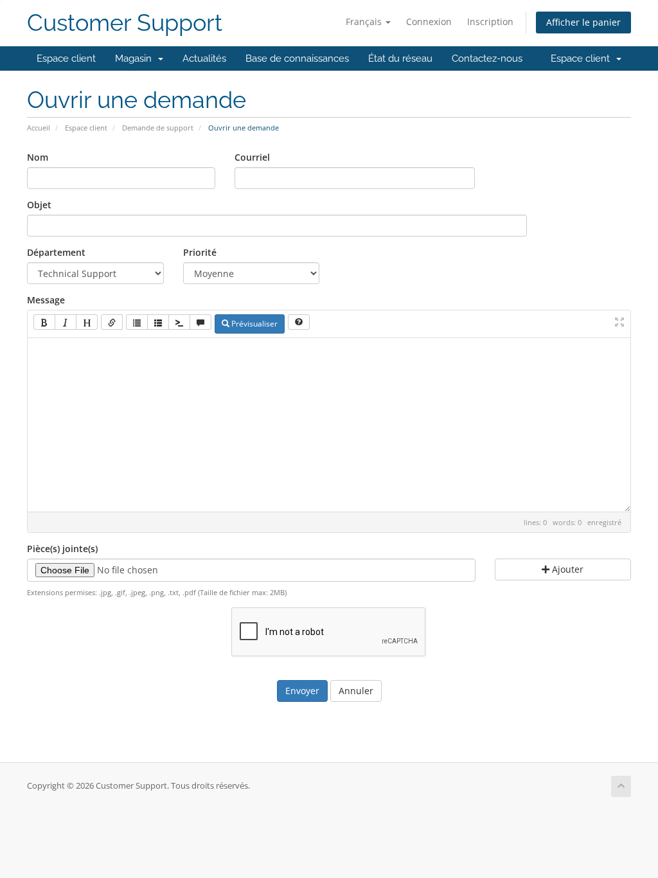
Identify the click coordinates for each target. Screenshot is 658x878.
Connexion (429, 21)
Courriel (252, 157)
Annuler (356, 691)
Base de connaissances (297, 58)
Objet (39, 205)
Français (365, 21)
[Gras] (44, 322)
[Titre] (87, 322)
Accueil (38, 127)
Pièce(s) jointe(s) (62, 548)
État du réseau (400, 58)
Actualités (204, 58)
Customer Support (124, 23)
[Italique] (65, 322)
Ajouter (566, 569)
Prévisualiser (253, 323)
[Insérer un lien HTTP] (112, 322)
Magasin (136, 58)
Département (56, 252)
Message (46, 300)
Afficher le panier (583, 22)
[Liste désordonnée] (137, 322)
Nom (37, 157)
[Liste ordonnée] (158, 322)
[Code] (179, 322)
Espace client (66, 58)
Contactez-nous (487, 58)
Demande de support (157, 127)
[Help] (299, 322)
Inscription (490, 21)
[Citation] (200, 322)
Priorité (200, 252)
